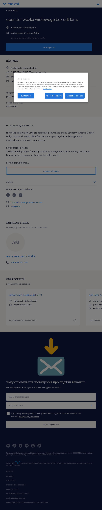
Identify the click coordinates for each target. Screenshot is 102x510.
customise (26, 95)
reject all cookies (54, 95)
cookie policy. (47, 89)
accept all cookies (74, 95)
